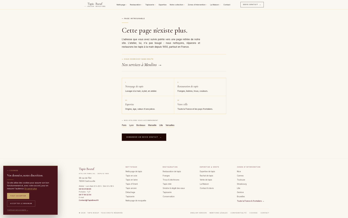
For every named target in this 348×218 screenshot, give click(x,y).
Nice (239, 171)
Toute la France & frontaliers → (250, 201)
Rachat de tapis (206, 176)
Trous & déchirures (171, 180)
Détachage (130, 192)
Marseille (152, 125)
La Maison (215, 5)
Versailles (170, 125)
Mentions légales (219, 213)
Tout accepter (18, 196)
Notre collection (177, 5)
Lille (161, 125)
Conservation (169, 196)
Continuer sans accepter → (17, 210)
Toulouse (241, 180)
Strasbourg (242, 184)
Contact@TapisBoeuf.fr (89, 200)
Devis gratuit (252, 4)
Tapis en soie (131, 176)
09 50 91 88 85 (85, 189)
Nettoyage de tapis (134, 171)
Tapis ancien (131, 188)
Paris (124, 125)
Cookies (253, 213)
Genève (240, 192)
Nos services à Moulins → (142, 64)
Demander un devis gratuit (144, 137)
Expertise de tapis (207, 171)
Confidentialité (238, 213)
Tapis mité (167, 184)
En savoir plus (31, 189)
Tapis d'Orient (132, 184)
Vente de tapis (206, 180)
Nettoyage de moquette (136, 200)
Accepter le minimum (21, 203)
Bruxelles (241, 196)
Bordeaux (140, 125)
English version (198, 213)
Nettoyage (122, 5)
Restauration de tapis (172, 171)
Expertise (163, 5)
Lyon (131, 125)
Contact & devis (207, 188)
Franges (166, 176)
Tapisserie (150, 5)
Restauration (136, 5)
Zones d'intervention (197, 5)
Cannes (240, 176)
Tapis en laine (132, 180)
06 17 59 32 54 (85, 195)
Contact (226, 5)
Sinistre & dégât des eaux (174, 188)
